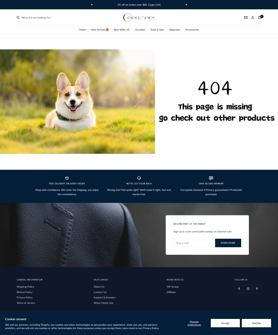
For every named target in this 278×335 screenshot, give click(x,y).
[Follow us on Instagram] (248, 288)
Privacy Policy (151, 328)
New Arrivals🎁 (100, 29)
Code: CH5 (154, 4)
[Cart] (259, 17)
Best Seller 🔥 (122, 29)
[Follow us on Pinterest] (256, 288)
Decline (256, 323)
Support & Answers (105, 297)
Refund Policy (24, 292)
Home (82, 29)
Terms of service (26, 302)
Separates (174, 29)
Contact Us (100, 292)
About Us (99, 286)
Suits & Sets (157, 29)
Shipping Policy (25, 286)
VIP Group (173, 286)
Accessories (192, 29)
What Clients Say (103, 302)
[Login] (252, 17)
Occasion (140, 29)
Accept (225, 323)
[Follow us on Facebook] (239, 288)
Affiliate (171, 292)
